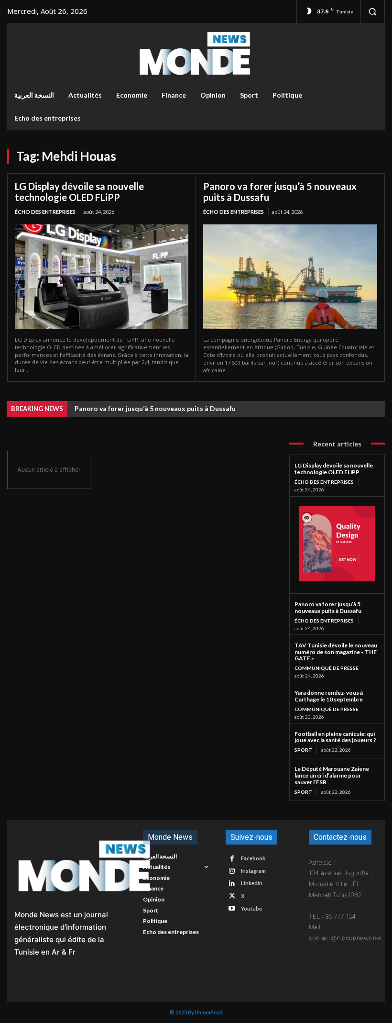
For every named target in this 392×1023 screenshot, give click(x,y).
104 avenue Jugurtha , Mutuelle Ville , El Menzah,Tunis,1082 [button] (340, 883)
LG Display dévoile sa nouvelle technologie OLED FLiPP (79, 191)
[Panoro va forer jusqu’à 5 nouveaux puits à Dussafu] (290, 276)
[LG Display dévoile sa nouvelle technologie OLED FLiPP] (101, 276)
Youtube (251, 908)
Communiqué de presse (326, 668)
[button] (372, 11)
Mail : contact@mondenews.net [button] (343, 932)
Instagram (253, 870)
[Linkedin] (232, 884)
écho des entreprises (45, 212)
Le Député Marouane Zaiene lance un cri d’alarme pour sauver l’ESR (331, 775)
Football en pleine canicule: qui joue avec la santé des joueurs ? (335, 737)
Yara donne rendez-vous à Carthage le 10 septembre (328, 696)
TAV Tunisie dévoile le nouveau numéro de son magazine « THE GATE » (335, 652)
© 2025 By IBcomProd (196, 1012)
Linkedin (251, 883)
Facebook (253, 858)
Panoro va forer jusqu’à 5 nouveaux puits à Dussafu (280, 191)
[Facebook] (232, 859)
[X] (232, 896)
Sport (303, 750)
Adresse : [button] (322, 862)
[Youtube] (232, 908)
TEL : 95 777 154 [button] (332, 916)
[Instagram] (232, 871)
